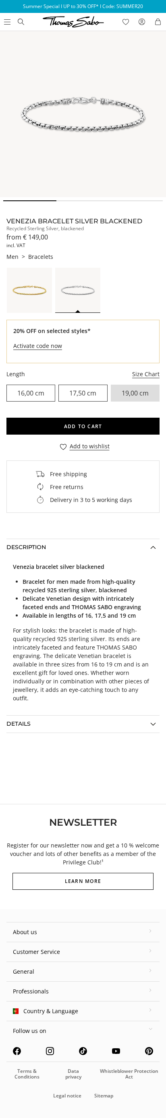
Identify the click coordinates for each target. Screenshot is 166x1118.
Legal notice (67, 1095)
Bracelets (40, 256)
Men (12, 256)
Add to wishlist (90, 446)
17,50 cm (82, 393)
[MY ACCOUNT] (142, 21)
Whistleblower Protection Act (129, 1074)
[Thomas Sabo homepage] (21, 21)
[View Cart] (158, 21)
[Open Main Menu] (6, 21)
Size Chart (146, 374)
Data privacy (73, 1074)
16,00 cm (30, 393)
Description (26, 547)
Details (18, 723)
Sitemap (103, 1095)
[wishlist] (126, 21)
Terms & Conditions (27, 1074)
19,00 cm (135, 393)
